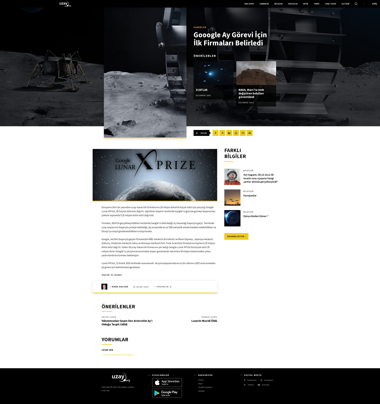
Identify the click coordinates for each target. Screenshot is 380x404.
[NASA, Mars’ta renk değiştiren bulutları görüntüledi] (256, 73)
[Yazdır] (250, 133)
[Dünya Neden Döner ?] (232, 218)
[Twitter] (222, 133)
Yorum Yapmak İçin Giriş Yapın (118, 354)
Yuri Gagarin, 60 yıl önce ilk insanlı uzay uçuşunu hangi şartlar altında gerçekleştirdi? (260, 178)
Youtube (265, 385)
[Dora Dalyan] (105, 287)
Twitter (250, 385)
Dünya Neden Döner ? (255, 216)
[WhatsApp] (236, 133)
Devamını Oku (203, 95)
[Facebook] (215, 133)
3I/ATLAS (202, 90)
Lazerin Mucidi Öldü (204, 321)
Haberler (200, 27)
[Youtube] (259, 385)
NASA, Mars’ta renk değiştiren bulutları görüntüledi (251, 93)
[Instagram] (261, 380)
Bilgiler (248, 170)
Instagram (268, 380)
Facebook (251, 380)
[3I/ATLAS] (213, 73)
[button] (355, 3)
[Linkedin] (229, 133)
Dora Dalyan (120, 286)
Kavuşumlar (249, 195)
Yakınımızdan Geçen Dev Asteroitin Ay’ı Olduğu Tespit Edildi (127, 322)
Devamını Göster (235, 236)
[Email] (243, 133)
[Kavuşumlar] (232, 197)
